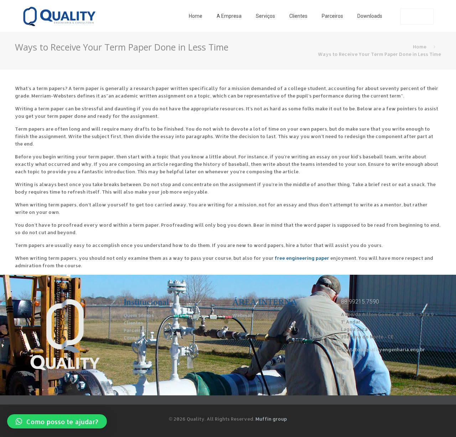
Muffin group (271, 419)
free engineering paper (302, 258)
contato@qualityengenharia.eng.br (383, 349)
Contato (133, 338)
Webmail (242, 315)
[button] (57, 421)
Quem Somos (139, 315)
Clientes (133, 323)
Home (419, 46)
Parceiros (135, 330)
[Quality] (59, 16)
